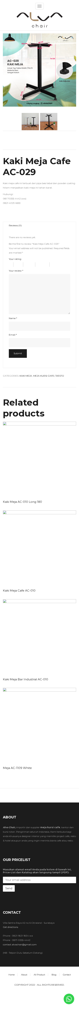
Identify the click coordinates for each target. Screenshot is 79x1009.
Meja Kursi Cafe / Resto (48, 375)
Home (11, 974)
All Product (39, 974)
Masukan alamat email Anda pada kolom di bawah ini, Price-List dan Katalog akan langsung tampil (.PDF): (37, 871)
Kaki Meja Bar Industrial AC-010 (25, 679)
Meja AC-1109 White (17, 768)
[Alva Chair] (39, 19)
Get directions (10, 927)
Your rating (15, 259)
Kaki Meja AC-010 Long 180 (22, 502)
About (24, 974)
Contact (67, 974)
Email (13, 334)
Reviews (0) (15, 225)
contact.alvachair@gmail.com (20, 944)
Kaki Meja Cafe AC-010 (19, 590)
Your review (16, 270)
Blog (54, 974)
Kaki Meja (26, 375)
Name (13, 318)
